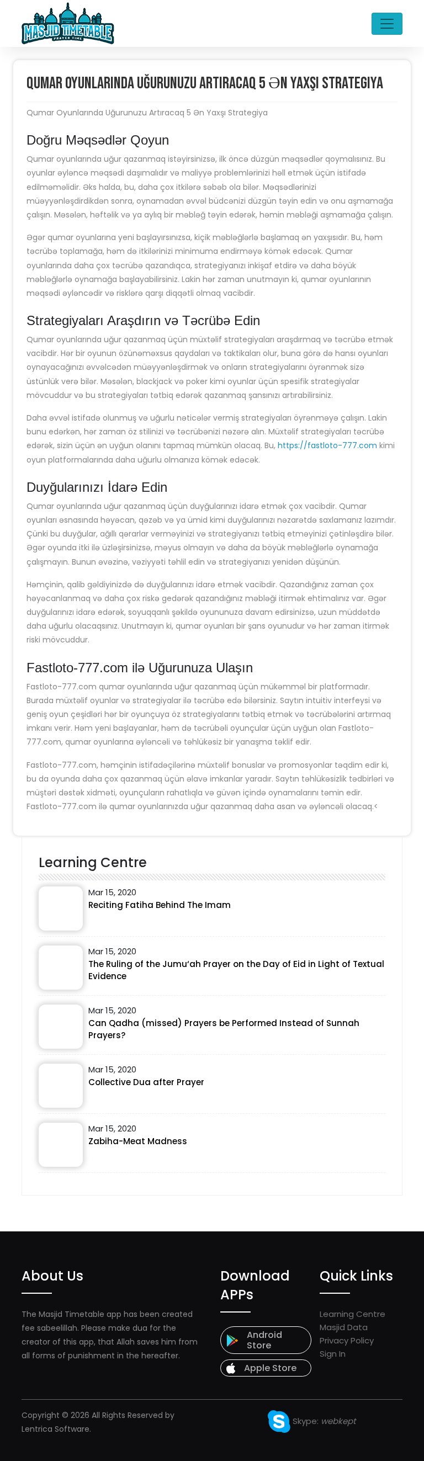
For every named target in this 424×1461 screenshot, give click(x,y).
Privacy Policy (347, 1340)
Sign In (333, 1353)
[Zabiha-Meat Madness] (61, 1145)
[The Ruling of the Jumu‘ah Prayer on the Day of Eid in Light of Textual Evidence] (61, 967)
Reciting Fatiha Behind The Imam (159, 905)
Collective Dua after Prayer (146, 1082)
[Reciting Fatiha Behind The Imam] (61, 908)
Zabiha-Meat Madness (137, 1141)
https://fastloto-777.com (327, 445)
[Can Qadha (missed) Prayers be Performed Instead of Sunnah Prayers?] (61, 1027)
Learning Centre (352, 1314)
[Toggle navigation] (387, 24)
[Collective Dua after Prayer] (61, 1086)
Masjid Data (344, 1327)
